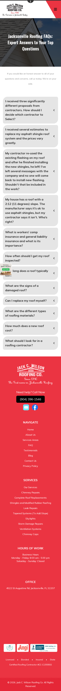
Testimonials (30, 450)
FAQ (30, 445)
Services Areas (30, 439)
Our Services (30, 487)
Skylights (30, 518)
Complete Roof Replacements (31, 497)
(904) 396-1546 (30, 399)
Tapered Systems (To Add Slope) (30, 513)
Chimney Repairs (30, 492)
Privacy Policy (30, 465)
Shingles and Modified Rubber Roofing (30, 502)
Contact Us (30, 460)
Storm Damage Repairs (30, 523)
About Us (30, 434)
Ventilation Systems (30, 528)
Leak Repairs (30, 508)
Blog (30, 455)
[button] (30, 110)
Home (30, 429)
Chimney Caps (30, 534)
